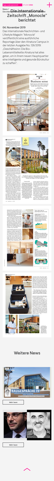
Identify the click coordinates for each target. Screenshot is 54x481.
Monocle (29, 35)
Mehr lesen (13, 402)
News (5, 9)
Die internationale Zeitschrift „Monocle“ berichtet (24, 12)
